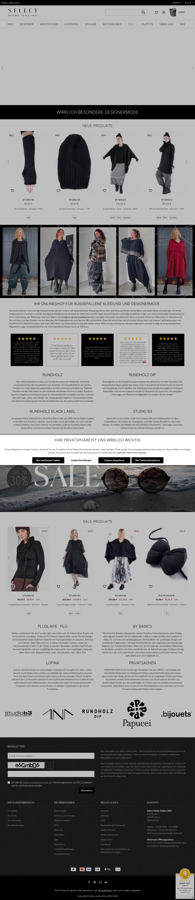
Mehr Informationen (136, 452)
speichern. (121, 452)
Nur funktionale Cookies (48, 460)
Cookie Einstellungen (81, 460)
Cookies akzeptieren (114, 460)
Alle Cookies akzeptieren (147, 460)
